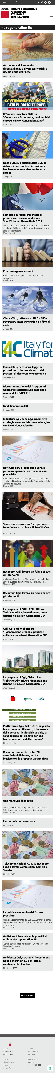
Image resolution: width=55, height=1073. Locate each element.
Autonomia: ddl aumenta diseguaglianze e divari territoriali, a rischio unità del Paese (25, 68)
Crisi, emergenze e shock (18, 271)
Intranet (6, 2)
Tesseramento (33, 1052)
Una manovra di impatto (18, 800)
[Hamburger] (51, 17)
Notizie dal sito (33, 1059)
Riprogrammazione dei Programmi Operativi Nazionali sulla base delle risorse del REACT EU (24, 390)
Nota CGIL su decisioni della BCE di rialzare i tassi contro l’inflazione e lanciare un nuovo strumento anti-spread (24, 167)
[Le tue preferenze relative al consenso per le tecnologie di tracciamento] (50, 1068)
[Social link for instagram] (45, 2)
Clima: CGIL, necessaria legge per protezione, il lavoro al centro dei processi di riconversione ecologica (24, 370)
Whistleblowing (8, 1062)
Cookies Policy (8, 1068)
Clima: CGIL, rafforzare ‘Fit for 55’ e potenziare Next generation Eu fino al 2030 (26, 321)
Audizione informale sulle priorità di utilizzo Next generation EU (25, 937)
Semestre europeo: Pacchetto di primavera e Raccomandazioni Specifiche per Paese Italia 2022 (22, 218)
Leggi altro (27, 995)
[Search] (17, 2)
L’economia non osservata (19, 821)
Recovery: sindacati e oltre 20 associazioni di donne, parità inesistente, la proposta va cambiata (25, 755)
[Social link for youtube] (49, 2)
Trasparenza (32, 1054)
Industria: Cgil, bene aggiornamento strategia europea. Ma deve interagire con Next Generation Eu (26, 422)
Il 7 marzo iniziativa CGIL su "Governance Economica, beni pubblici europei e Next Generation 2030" (26, 117)
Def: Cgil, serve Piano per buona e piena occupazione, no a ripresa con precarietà (25, 471)
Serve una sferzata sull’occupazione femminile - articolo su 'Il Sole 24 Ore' (26, 525)
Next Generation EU (15, 406)
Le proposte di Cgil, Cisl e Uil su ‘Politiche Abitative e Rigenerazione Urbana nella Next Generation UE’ (25, 680)
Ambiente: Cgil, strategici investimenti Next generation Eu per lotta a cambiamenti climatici (26, 961)
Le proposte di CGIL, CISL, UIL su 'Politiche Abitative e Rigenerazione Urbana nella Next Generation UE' (25, 612)
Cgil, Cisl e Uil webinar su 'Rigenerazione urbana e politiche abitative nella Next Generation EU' (25, 632)
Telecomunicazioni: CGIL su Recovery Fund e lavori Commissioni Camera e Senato (26, 867)
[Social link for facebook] (42, 2)
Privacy (5, 1065)
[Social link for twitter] (38, 2)
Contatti (30, 1049)
